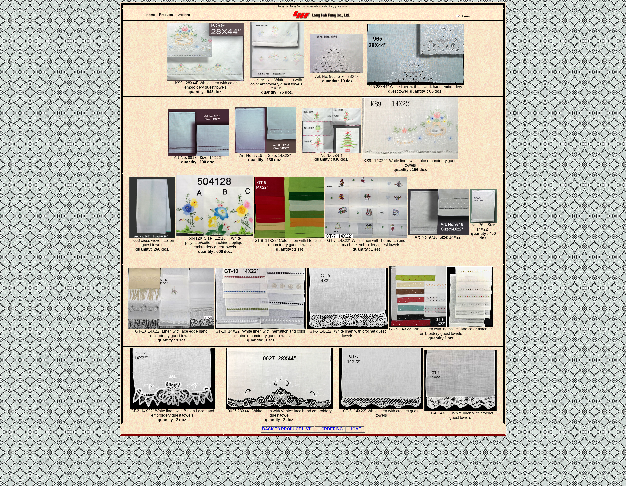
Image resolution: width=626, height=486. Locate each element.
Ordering (184, 15)
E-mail (467, 16)
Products (166, 15)
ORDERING (332, 429)
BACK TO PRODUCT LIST (286, 429)
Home (150, 15)
